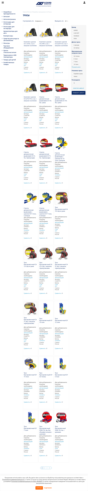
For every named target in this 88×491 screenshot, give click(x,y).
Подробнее (48, 488)
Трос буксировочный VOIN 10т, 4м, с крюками (60, 429)
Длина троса (76, 42)
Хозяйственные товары (8, 63)
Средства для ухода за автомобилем (11, 39)
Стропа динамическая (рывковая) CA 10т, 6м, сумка (45, 100)
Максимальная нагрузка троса (77, 52)
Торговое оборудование (8, 47)
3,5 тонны (76, 56)
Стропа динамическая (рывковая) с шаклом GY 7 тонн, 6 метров (45, 211)
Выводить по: (59, 21)
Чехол (75, 76)
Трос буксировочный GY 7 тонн (30, 428)
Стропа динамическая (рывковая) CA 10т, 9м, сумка (61, 100)
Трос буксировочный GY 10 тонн (45, 320)
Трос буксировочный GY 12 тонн (61, 320)
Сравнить (27, 72)
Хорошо (39, 488)
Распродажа (76, 80)
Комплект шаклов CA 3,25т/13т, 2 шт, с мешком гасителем (61, 44)
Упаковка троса (77, 70)
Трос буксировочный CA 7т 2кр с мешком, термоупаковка (30, 320)
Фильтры (6, 43)
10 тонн (76, 64)
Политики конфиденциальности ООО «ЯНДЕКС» (27, 481)
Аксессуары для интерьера (8, 23)
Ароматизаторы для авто (10, 32)
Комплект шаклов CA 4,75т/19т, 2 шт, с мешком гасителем (30, 99)
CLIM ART (25, 64)
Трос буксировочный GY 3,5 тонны (45, 375)
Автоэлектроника (9, 19)
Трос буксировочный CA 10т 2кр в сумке (61, 209)
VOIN (40, 448)
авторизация (28, 57)
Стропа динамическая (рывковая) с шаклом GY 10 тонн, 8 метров (60, 156)
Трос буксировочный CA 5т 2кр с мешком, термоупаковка (61, 265)
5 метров (76, 45)
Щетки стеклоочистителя (9, 51)
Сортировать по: (28, 21)
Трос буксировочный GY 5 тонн (61, 375)
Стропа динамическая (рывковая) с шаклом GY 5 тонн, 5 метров (30, 211)
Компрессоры (8, 36)
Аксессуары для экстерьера (8, 27)
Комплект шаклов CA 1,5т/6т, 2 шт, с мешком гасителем (30, 44)
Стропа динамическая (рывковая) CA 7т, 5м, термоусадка (45, 155)
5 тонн (76, 59)
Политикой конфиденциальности (13, 479)
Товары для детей (9, 60)
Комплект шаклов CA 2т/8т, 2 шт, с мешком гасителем (45, 44)
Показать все (76, 67)
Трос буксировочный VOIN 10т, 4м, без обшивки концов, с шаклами (45, 430)
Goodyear (57, 175)
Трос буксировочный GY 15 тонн (30, 375)
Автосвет (6, 16)
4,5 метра (76, 48)
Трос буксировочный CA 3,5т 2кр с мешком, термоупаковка (45, 265)
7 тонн (76, 61)
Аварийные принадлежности (9, 13)
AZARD (76, 30)
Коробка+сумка (78, 73)
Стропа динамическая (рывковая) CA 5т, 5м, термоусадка (29, 155)
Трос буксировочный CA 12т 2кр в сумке (30, 264)
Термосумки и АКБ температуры (9, 56)
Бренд (74, 27)
